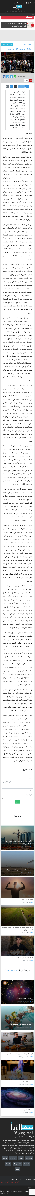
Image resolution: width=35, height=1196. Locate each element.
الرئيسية (32, 3)
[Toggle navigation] (32, 14)
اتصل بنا (15, 3)
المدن (7, 86)
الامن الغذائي (21, 86)
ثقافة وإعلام (17, 1164)
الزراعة (15, 86)
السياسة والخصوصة (31, 1188)
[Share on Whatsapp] (15, 76)
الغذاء (11, 86)
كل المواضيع (23, 3)
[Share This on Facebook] (4, 76)
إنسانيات (26, 1164)
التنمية (27, 86)
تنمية (24, 44)
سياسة (21, 1158)
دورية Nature (12, 970)
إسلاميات (13, 1158)
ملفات (17, 1169)
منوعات (8, 1164)
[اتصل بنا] (24, 11)
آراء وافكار (29, 1158)
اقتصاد (29, 44)
